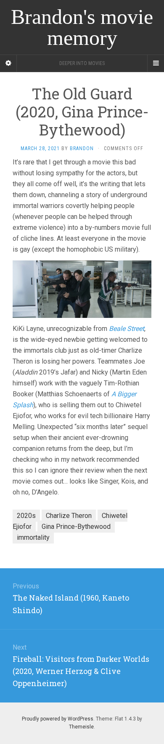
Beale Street (126, 329)
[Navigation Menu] (155, 63)
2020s (26, 516)
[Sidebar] (8, 63)
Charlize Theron (69, 516)
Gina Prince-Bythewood (76, 527)
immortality (33, 537)
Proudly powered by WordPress (57, 719)
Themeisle (81, 727)
